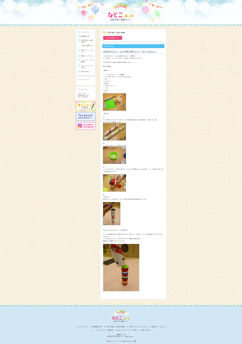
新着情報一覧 (85, 36)
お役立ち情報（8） (113, 38)
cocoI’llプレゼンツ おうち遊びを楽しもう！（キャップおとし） (130, 52)
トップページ (85, 32)
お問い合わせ (85, 71)
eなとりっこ (129, 336)
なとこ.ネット (115, 341)
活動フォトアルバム (87, 56)
